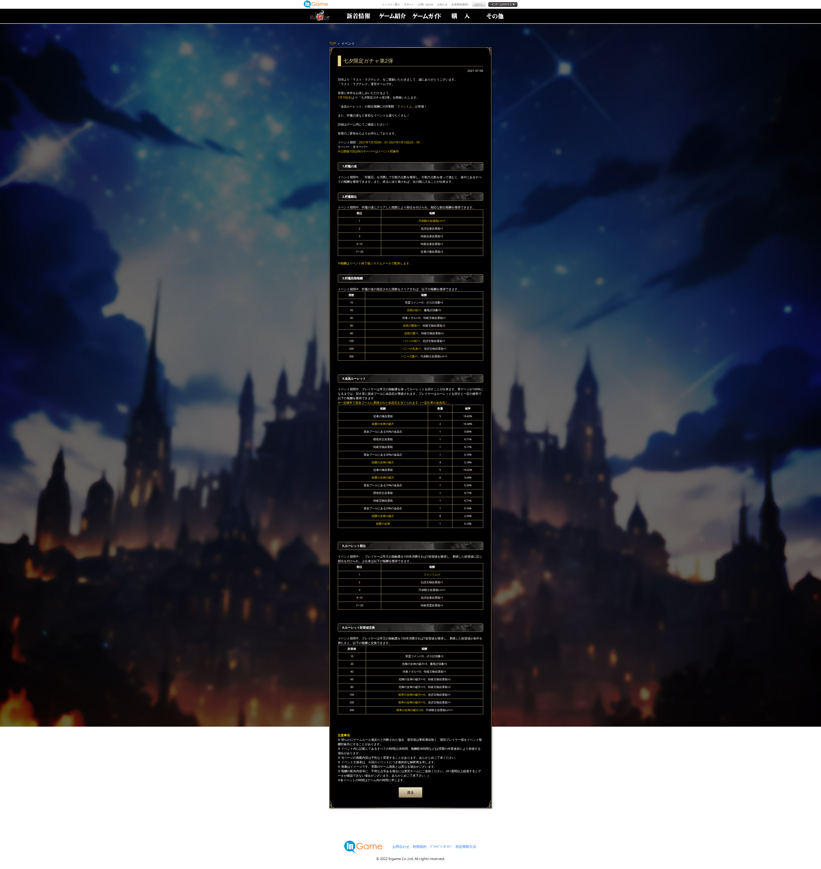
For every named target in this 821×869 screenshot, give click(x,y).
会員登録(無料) (459, 4)
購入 (461, 16)
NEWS (358, 16)
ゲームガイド (426, 16)
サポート (409, 4)
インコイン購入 (391, 4)
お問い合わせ (425, 4)
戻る (410, 792)
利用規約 (420, 846)
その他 (495, 16)
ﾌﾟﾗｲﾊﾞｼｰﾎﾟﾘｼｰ (441, 846)
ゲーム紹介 (392, 16)
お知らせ (442, 4)
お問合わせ (400, 846)
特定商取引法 (466, 846)
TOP (332, 43)
